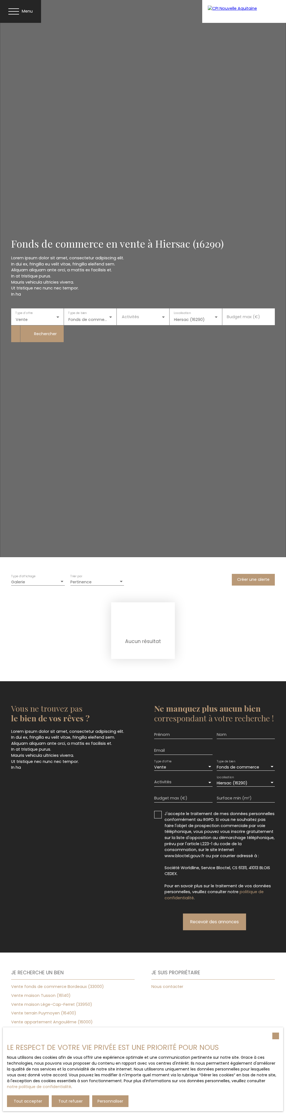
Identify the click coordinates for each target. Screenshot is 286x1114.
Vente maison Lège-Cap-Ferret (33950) (51, 1004)
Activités (130, 316)
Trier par (76, 576)
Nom (222, 734)
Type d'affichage (23, 576)
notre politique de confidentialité (39, 1086)
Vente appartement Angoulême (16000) (52, 1022)
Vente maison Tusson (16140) (41, 995)
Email (159, 750)
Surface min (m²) (234, 798)
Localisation (182, 313)
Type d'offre (24, 313)
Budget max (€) (243, 316)
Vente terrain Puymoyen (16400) (43, 1013)
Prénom (162, 734)
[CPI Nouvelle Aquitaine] (244, 11)
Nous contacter (167, 986)
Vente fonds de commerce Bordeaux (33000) (57, 986)
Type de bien (77, 313)
